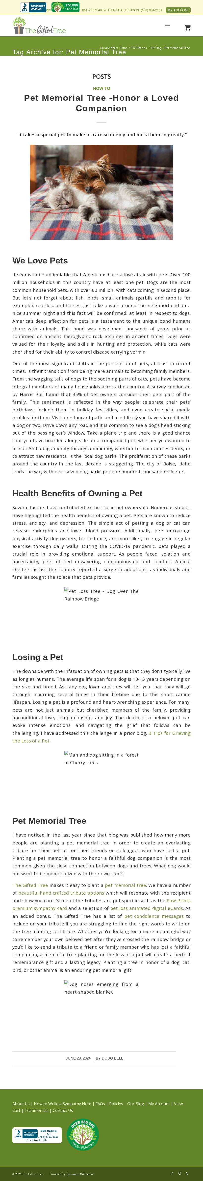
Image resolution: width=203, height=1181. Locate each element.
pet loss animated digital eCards (146, 908)
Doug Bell (112, 1058)
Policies (116, 1103)
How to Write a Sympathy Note (62, 1103)
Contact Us (63, 1110)
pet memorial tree (125, 885)
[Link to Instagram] (179, 1173)
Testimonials (37, 1110)
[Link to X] (187, 1173)
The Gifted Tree (30, 885)
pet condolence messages (154, 916)
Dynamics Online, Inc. (80, 1174)
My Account (178, 10)
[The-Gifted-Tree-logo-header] (39, 26)
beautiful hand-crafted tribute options (61, 893)
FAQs (100, 1103)
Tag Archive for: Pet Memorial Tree (69, 51)
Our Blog (135, 1103)
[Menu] (168, 25)
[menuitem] (34, 7)
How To (101, 88)
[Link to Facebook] (172, 1173)
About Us (21, 1103)
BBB (33, 7)
